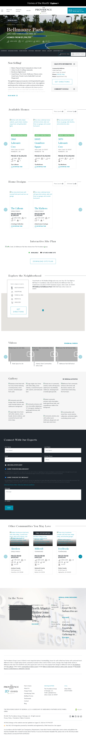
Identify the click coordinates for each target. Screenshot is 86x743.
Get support (57, 725)
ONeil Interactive (49, 725)
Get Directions (62, 82)
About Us (26, 688)
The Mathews (41, 208)
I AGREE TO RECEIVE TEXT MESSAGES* (17, 477)
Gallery (28, 10)
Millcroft (39, 548)
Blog (25, 703)
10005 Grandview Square (40, 143)
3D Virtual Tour (17, 166)
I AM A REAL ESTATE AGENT (14, 465)
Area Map (38, 50)
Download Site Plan (43, 261)
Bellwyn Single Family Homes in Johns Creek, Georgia (57, 666)
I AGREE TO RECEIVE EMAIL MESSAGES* (18, 469)
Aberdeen (15, 548)
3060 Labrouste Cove (16, 143)
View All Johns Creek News (68, 597)
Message (7, 488)
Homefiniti (30, 725)
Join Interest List (58, 50)
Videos (44, 50)
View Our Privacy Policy (10, 484)
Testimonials (27, 698)
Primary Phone (48, 456)
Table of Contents (25, 718)
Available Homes (13, 50)
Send (9, 508)
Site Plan (31, 50)
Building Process (28, 696)
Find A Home (27, 686)
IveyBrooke (63, 548)
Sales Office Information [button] (63, 64)
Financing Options (18, 10)
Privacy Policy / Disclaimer (11, 718)
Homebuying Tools (29, 693)
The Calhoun (17, 208)
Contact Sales (80, 54)
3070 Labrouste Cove (63, 143)
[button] (8, 246)
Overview (4, 50)
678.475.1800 (68, 691)
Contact (26, 701)
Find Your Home (9, 10)
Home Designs (23, 50)
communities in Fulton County (30, 666)
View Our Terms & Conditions (26, 484)
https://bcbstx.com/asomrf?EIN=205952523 (16, 733)
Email (6, 456)
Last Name (47, 447)
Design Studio (28, 691)
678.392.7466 (66, 54)
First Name (8, 447)
